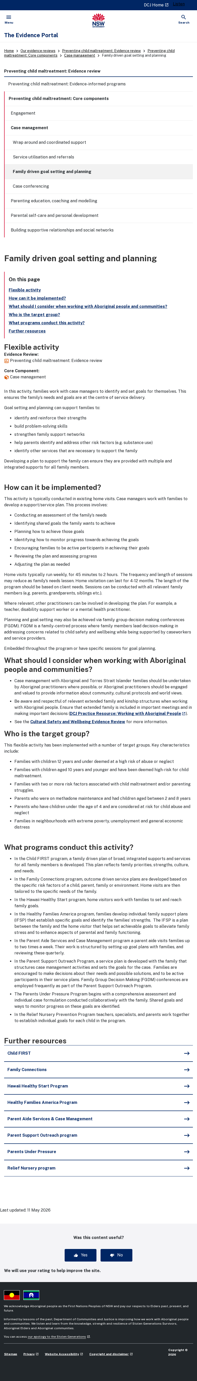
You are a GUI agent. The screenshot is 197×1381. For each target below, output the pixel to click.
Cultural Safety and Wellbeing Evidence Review (77, 721)
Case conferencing (31, 186)
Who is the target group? (34, 314)
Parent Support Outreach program (42, 1135)
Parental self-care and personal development (54, 215)
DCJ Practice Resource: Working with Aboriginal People (128, 713)
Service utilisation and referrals (43, 157)
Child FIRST (19, 1053)
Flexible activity (25, 290)
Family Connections (27, 1069)
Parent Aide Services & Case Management (50, 1118)
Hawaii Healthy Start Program (37, 1086)
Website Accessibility (64, 1354)
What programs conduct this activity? (47, 322)
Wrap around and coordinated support (49, 142)
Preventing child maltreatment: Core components (59, 98)
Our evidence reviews (38, 51)
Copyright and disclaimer (111, 1354)
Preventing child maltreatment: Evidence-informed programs (67, 84)
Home (9, 51)
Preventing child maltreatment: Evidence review (101, 51)
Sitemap (10, 1354)
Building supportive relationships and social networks (62, 230)
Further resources (27, 331)
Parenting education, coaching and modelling (54, 200)
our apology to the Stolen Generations (59, 1336)
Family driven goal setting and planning (52, 171)
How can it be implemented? (37, 298)
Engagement (23, 113)
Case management (79, 55)
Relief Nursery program (31, 1168)
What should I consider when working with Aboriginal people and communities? (88, 306)
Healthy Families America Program (42, 1102)
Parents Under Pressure (31, 1151)
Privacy (31, 1354)
